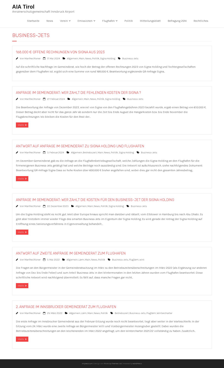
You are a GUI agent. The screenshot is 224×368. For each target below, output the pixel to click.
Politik (128, 20)
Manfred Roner (32, 58)
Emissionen (85, 20)
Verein (64, 20)
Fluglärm (134, 259)
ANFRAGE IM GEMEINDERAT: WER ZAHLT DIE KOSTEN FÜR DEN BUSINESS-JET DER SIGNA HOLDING (95, 200)
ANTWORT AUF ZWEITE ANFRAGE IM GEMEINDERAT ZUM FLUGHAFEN (71, 253)
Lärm (81, 259)
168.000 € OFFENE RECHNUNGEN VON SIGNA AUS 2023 (60, 52)
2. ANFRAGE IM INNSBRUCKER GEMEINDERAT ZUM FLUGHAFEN (66, 307)
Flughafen (108, 20)
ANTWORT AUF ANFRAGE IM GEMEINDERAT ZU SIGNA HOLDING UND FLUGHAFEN (80, 146)
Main (81, 58)
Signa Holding (107, 58)
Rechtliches (201, 20)
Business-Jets (130, 58)
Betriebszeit (90, 152)
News (49, 20)
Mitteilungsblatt (150, 20)
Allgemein (72, 58)
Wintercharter (164, 313)
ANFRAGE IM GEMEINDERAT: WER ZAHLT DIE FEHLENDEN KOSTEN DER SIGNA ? (78, 93)
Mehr (21, 125)
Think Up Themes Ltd (113, 363)
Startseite (33, 20)
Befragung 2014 (177, 20)
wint (141, 259)
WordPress (137, 363)
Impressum (87, 363)
